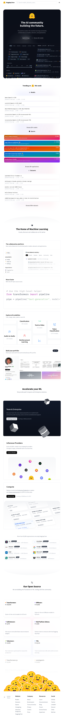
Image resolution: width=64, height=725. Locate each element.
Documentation (43, 702)
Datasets (17, 702)
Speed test (42, 712)
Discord (53, 707)
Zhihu (52, 709)
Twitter (53, 702)
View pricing (11, 496)
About (29, 699)
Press (28, 712)
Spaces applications (14, 492)
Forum (41, 707)
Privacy (29, 707)
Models (17, 699)
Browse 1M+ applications (32, 166)
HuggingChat (18, 714)
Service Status (43, 709)
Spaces (17, 704)
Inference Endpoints (23, 490)
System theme (8, 697)
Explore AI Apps (26, 38)
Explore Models (12, 452)
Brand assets (30, 702)
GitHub (53, 699)
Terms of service (31, 704)
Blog (40, 704)
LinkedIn (53, 704)
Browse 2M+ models (38, 38)
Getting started (12, 419)
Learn (40, 699)
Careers (29, 709)
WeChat (53, 712)
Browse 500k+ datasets (32, 205)
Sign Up (55, 350)
